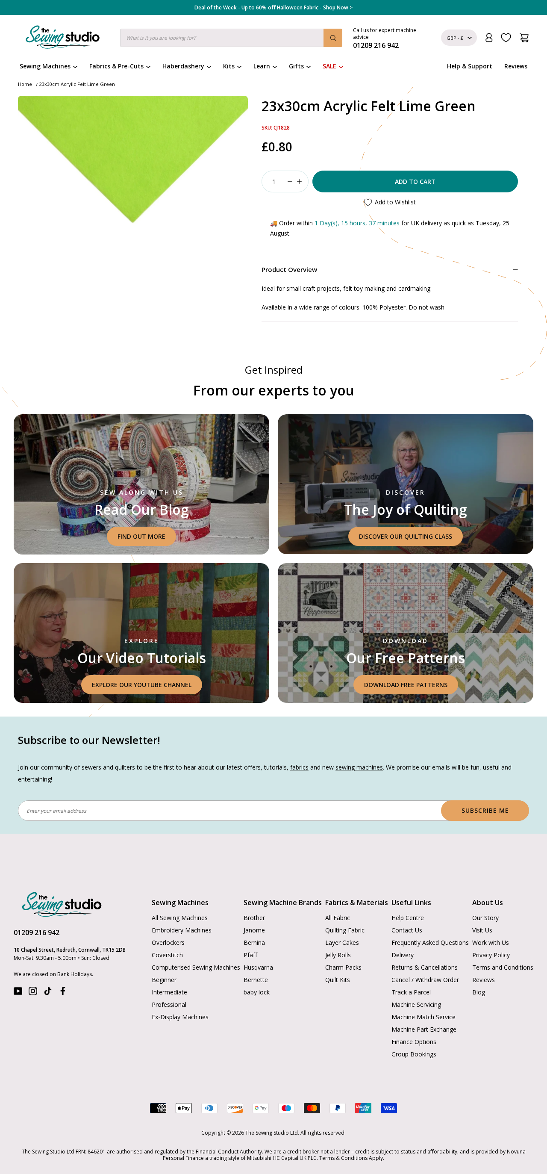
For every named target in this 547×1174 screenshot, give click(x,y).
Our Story (485, 918)
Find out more (141, 536)
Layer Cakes (342, 942)
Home (25, 84)
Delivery (402, 955)
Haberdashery (183, 66)
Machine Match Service (423, 1017)
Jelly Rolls (338, 955)
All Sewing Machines (180, 918)
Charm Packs (343, 967)
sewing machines (359, 767)
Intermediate (169, 992)
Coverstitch (167, 955)
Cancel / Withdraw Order (425, 980)
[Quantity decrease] (289, 181)
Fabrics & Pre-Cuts (116, 66)
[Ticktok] (48, 993)
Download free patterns (405, 685)
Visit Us (482, 930)
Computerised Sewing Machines (196, 967)
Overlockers (168, 942)
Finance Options (413, 1042)
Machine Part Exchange (423, 1029)
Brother (254, 918)
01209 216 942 (36, 932)
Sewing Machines (45, 66)
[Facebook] (63, 993)
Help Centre (407, 918)
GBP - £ (455, 38)
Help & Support (469, 66)
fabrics (299, 767)
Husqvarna (258, 967)
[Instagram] (33, 993)
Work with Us (490, 942)
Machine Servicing (416, 1004)
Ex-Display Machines (180, 1017)
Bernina (254, 942)
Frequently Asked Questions (430, 942)
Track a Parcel (411, 992)
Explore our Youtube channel (141, 685)
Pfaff (250, 955)
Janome (254, 930)
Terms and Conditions (502, 967)
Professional (169, 1004)
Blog (478, 992)
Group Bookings (413, 1054)
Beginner (164, 980)
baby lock (257, 992)
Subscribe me (485, 810)
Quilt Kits (337, 980)
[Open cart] (524, 38)
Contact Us (406, 930)
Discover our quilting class (405, 536)
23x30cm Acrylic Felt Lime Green (77, 84)
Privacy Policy (491, 955)
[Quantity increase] (299, 181)
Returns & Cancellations (424, 967)
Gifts (296, 66)
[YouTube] (18, 993)
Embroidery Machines (182, 930)
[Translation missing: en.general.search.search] (332, 38)
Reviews (515, 66)
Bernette (256, 980)
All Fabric (337, 918)
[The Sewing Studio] (62, 39)
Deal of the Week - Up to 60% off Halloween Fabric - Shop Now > (273, 8)
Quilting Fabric (345, 930)
